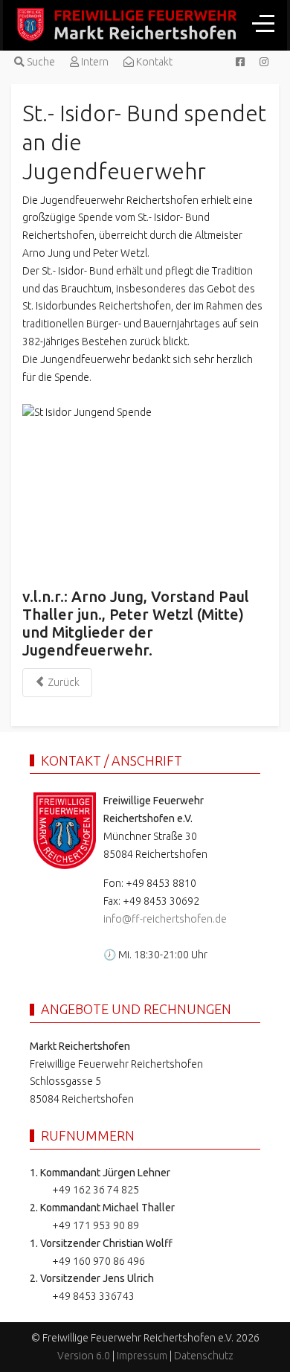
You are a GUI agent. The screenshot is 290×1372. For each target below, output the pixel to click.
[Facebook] (240, 62)
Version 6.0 (83, 1356)
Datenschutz (203, 1356)
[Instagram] (264, 62)
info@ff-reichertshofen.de (165, 919)
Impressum (142, 1356)
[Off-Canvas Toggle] (263, 23)
